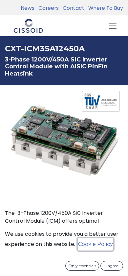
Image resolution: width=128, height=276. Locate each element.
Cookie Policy (95, 244)
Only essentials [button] (82, 265)
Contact (72, 8)
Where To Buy (104, 8)
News (27, 8)
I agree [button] (112, 265)
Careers (47, 8)
